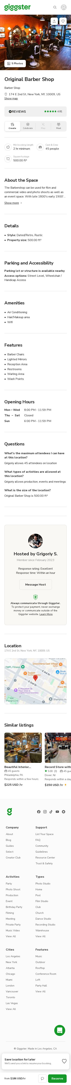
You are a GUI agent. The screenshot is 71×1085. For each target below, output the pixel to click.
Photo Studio (43, 883)
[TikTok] (51, 812)
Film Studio (42, 901)
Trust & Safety (44, 863)
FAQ (38, 840)
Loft (38, 980)
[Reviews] (63, 812)
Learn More (46, 614)
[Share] (54, 21)
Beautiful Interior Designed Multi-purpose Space (21, 767)
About (9, 834)
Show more (11, 203)
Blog (8, 840)
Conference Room (46, 974)
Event (9, 901)
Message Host (35, 585)
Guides (10, 846)
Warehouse (42, 930)
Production (12, 895)
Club (38, 907)
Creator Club (13, 857)
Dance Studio (43, 919)
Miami (9, 980)
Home (39, 889)
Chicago (10, 974)
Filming (10, 913)
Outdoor (40, 962)
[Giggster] (17, 7)
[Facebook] (38, 812)
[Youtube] (57, 812)
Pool (38, 895)
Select (9, 851)
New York (11, 962)
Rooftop (40, 968)
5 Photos (17, 63)
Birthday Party (14, 907)
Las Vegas (12, 1003)
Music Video (13, 930)
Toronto (10, 997)
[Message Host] (42, 1078)
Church (40, 913)
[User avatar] (64, 7)
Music (39, 956)
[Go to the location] (23, 748)
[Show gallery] (35, 42)
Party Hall (41, 985)
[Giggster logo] (9, 811)
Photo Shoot (13, 889)
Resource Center (45, 857)
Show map (11, 99)
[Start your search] (55, 7)
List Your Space (45, 834)
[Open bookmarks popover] (63, 21)
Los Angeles (13, 956)
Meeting (10, 919)
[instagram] (45, 812)
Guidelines (42, 851)
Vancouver (12, 991)
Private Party (13, 924)
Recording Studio (45, 924)
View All (11, 936)
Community (42, 846)
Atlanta (10, 968)
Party (9, 883)
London (10, 985)
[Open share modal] (29, 738)
